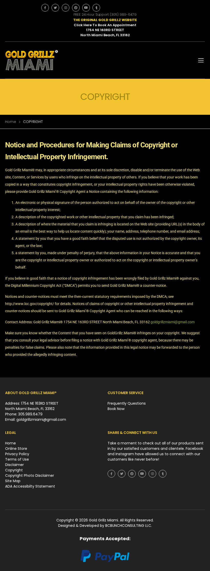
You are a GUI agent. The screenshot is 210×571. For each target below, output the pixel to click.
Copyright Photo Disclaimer (29, 475)
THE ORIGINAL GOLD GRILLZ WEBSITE (105, 19)
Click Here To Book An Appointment (105, 25)
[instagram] (65, 8)
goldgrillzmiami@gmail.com (173, 322)
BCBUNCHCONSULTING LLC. (128, 525)
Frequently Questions (127, 403)
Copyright (14, 470)
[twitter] (55, 8)
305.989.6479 (30, 414)
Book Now (116, 408)
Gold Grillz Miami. (104, 520)
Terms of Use (17, 459)
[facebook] (45, 8)
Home (10, 121)
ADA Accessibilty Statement (30, 486)
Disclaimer (14, 464)
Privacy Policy (17, 453)
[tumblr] (96, 8)
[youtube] (86, 8)
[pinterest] (76, 8)
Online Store (16, 448)
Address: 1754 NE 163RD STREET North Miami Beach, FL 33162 (31, 406)
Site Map (12, 480)
